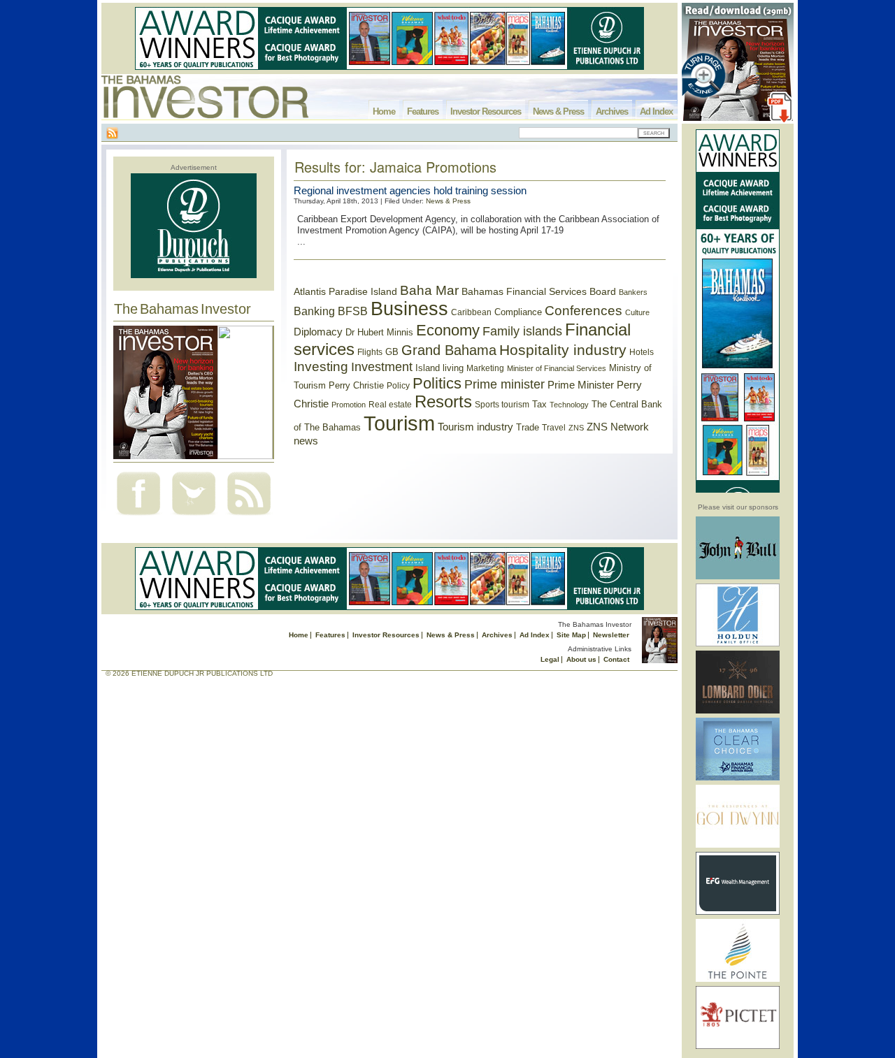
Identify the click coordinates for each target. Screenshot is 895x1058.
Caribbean (471, 312)
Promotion (348, 404)
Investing (321, 366)
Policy (398, 386)
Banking (314, 311)
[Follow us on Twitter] (194, 517)
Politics (437, 383)
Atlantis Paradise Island (345, 292)
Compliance (518, 312)
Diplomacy (318, 332)
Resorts (443, 402)
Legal (549, 659)
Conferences (583, 310)
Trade (527, 427)
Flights (369, 352)
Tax (539, 404)
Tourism (399, 423)
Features (422, 111)
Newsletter (611, 635)
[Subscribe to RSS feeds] (249, 517)
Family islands (522, 331)
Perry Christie (356, 385)
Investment (382, 367)
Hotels (641, 351)
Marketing (485, 368)
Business (409, 308)
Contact (616, 659)
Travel (554, 428)
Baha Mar (429, 290)
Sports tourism (502, 405)
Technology (569, 404)
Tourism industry (475, 427)
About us (581, 659)
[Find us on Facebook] (138, 517)
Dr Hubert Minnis (379, 332)
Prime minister (504, 384)
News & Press (558, 111)
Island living (439, 368)
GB (392, 352)
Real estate (390, 405)
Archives (612, 111)
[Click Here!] (738, 577)
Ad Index (656, 111)
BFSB (353, 311)
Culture (637, 312)
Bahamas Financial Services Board (538, 291)
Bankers (633, 292)
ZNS (576, 427)
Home (384, 111)
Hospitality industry (562, 350)
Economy (448, 330)
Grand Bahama (448, 350)
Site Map (571, 635)
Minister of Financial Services (556, 368)
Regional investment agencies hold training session (410, 190)
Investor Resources (485, 111)
